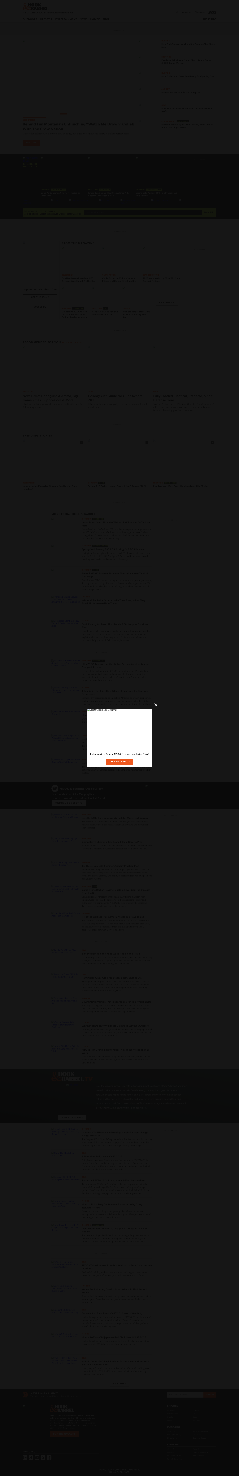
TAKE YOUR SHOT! (119, 761)
